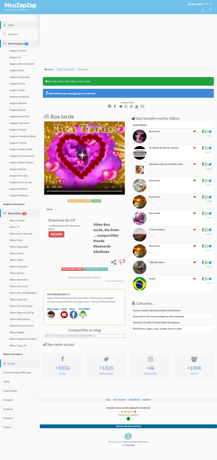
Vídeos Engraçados (19, 246)
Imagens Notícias (18, 169)
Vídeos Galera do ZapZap (22, 312)
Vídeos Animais (17, 273)
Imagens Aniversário (19, 116)
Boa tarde (83, 69)
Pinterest (8, 418)
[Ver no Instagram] (132, 106)
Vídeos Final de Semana (21, 305)
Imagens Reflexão (18, 188)
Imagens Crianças (18, 142)
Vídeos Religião (17, 332)
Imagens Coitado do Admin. (23, 136)
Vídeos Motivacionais (20, 319)
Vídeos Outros (17, 253)
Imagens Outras (17, 83)
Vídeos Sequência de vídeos (23, 338)
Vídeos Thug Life (18, 345)
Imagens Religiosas (19, 195)
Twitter (7, 427)
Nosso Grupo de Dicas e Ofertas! (84, 277)
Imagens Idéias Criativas (21, 162)
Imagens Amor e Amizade (22, 63)
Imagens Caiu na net (20, 123)
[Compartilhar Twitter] (121, 106)
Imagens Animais (18, 109)
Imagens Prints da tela (21, 182)
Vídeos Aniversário (19, 279)
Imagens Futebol (18, 50)
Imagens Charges (18, 129)
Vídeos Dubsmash (18, 299)
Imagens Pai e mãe (19, 175)
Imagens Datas (17, 70)
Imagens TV (15, 57)
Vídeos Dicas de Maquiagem (23, 292)
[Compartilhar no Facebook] (116, 106)
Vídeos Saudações (18, 266)
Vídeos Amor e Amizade (21, 233)
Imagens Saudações (19, 96)
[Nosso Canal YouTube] (137, 106)
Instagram (8, 399)
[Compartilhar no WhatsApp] (126, 106)
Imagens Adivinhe (18, 103)
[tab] (49, 209)
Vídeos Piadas (16, 259)
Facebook (8, 409)
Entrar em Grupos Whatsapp (17, 372)
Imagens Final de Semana (22, 155)
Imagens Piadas (17, 90)
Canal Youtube (10, 390)
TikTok (6, 381)
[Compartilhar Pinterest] (109, 106)
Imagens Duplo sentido (21, 149)
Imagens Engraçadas (20, 76)
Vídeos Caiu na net (19, 286)
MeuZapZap (116, 441)
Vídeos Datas (16, 240)
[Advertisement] (128, 40)
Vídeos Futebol (17, 220)
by (128, 445)
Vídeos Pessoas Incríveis (22, 325)
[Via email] (142, 106)
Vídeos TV (14, 226)
